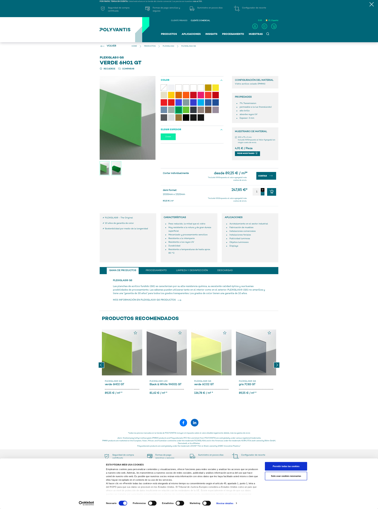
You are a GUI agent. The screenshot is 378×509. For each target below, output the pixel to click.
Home (134, 46)
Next (277, 365)
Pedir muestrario (246, 154)
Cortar (263, 176)
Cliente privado (179, 21)
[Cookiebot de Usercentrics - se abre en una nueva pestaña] (86, 503)
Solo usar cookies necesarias (286, 476)
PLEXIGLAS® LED (159, 381)
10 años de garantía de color (119, 223)
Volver (111, 46)
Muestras (256, 34)
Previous (101, 365)
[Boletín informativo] (264, 26)
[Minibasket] (273, 26)
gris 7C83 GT (247, 384)
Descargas (225, 270)
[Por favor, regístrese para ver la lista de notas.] (135, 332)
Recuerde (109, 69)
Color (165, 80)
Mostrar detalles (224, 503)
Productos (169, 34)
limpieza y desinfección (192, 270)
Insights (211, 34)
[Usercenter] (255, 26)
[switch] (152, 503)
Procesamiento (233, 34)
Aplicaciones (191, 34)
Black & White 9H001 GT (165, 384)
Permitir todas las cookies (286, 466)
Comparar (128, 69)
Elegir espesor (171, 129)
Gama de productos (122, 270)
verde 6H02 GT (114, 384)
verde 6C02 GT (204, 384)
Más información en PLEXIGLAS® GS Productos (145, 300)
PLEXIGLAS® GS (113, 381)
